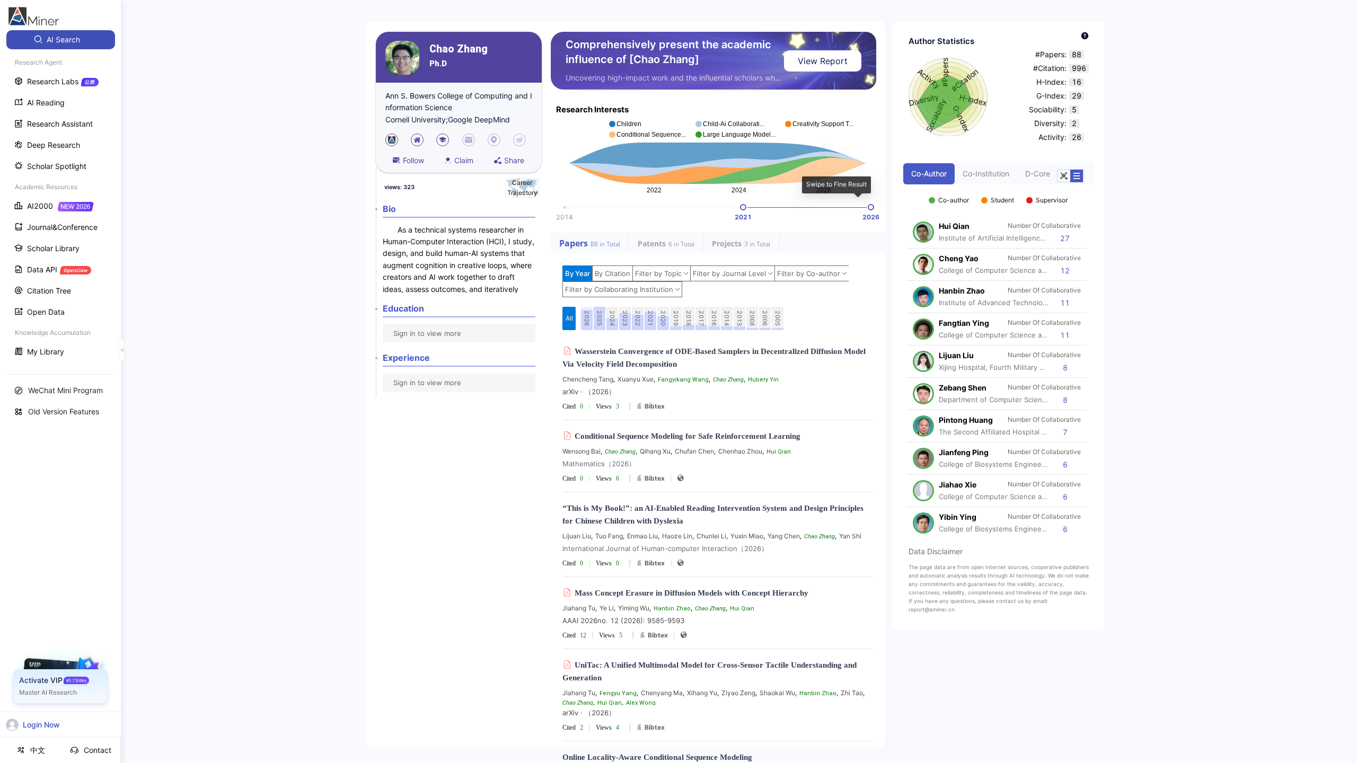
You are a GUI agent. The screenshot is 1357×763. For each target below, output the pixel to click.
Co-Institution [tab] (986, 173)
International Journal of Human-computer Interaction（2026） (665, 548)
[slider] (743, 207)
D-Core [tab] (1037, 173)
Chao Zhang (458, 49)
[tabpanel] (998, 359)
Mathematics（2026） (599, 463)
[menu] (60, 196)
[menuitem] (60, 39)
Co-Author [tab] (929, 173)
